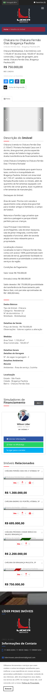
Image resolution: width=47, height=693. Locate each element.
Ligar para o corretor (16, 450)
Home (6, 29)
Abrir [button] (39, 403)
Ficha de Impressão (16, 87)
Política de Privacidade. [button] (31, 683)
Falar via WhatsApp (16, 444)
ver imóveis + (23, 429)
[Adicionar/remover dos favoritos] (42, 471)
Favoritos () (40, 2)
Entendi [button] (8, 689)
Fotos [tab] (8, 99)
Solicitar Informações (17, 439)
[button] (7, 119)
